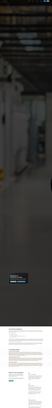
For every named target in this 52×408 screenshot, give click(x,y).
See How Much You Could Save (21, 281)
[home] (5, 1)
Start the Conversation (13, 281)
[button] (29, 1)
